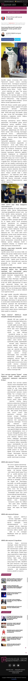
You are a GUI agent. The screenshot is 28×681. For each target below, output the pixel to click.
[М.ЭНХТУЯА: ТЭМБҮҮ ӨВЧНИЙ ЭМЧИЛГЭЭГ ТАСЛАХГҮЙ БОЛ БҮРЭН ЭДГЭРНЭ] (12, 627)
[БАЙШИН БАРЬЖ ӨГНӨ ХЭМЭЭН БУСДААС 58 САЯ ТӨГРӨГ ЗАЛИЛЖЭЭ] (12, 597)
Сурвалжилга (12, 23)
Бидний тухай (9, 669)
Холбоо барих (15, 673)
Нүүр (2, 23)
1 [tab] (25, 648)
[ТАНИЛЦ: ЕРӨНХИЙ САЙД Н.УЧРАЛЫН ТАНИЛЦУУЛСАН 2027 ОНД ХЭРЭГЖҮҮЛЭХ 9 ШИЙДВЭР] (12, 590)
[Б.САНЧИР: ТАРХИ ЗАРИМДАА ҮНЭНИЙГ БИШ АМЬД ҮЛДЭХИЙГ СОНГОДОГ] (12, 603)
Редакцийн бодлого (20, 669)
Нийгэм (6, 23)
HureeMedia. (14, 679)
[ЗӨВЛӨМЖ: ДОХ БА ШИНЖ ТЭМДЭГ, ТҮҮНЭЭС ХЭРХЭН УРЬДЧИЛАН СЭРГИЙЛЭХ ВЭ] (12, 634)
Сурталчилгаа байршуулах (15, 671)
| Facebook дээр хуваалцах (8, 39)
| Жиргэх (18, 39)
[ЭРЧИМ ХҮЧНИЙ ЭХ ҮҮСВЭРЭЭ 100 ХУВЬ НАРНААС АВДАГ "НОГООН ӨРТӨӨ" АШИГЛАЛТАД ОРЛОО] (12, 583)
